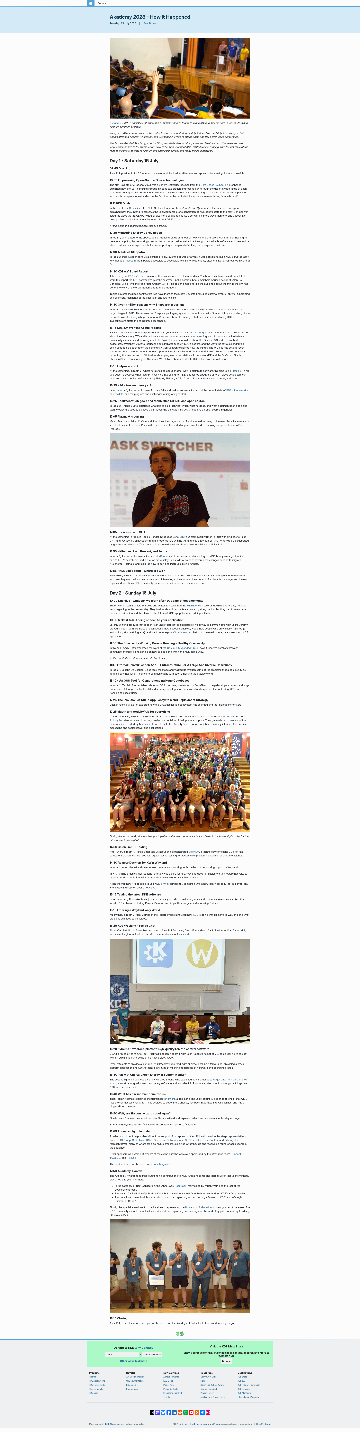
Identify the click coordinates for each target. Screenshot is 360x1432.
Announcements (171, 1377)
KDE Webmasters (114, 1424)
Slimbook (236, 1154)
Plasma (92, 1377)
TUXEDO (115, 1157)
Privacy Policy (207, 1393)
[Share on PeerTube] (197, 1411)
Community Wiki (208, 1377)
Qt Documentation (135, 1381)
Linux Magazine (161, 1164)
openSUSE (185, 1140)
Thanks (166, 1397)
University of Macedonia (199, 1207)
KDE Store (242, 1377)
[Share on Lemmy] (185, 1411)
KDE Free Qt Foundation (249, 1385)
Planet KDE (168, 1385)
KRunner (163, 556)
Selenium (194, 851)
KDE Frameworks (97, 1385)
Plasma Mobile (96, 1389)
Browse (226, 1361)
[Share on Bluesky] (163, 1411)
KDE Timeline (244, 1389)
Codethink (138, 1140)
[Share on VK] (202, 1411)
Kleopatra (131, 260)
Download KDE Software (212, 1385)
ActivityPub (116, 720)
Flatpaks (237, 370)
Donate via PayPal (152, 1354)
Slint (181, 536)
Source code (132, 1389)
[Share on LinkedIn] (174, 1411)
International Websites (248, 1397)
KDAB (148, 1140)
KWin (165, 883)
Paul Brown (150, 23)
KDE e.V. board (136, 276)
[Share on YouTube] (191, 1411)
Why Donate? (144, 1347)
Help (203, 1381)
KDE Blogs (168, 1381)
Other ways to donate (133, 1361)
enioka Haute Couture (206, 1140)
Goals (132, 208)
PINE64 (131, 1157)
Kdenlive (192, 605)
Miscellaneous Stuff (172, 1393)
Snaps (227, 309)
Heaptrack (180, 1185)
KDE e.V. (241, 1381)
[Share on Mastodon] (157, 1411)
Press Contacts (170, 1389)
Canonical (159, 1140)
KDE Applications (97, 1381)
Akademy (115, 122)
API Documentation (135, 1377)
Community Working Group (182, 647)
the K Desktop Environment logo (202, 1424)
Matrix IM (223, 716)
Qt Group (125, 1140)
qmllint (171, 1098)
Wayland (184, 934)
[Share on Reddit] (180, 1411)
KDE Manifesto (244, 1393)
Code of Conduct (209, 1389)
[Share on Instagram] (208, 1411)
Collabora (172, 1140)
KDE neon (93, 1393)
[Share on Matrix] (152, 1411)
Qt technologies (182, 632)
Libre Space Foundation (214, 184)
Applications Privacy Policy (213, 1397)
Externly (229, 1140)
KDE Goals (131, 1385)
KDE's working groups (199, 332)
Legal (268, 1424)
